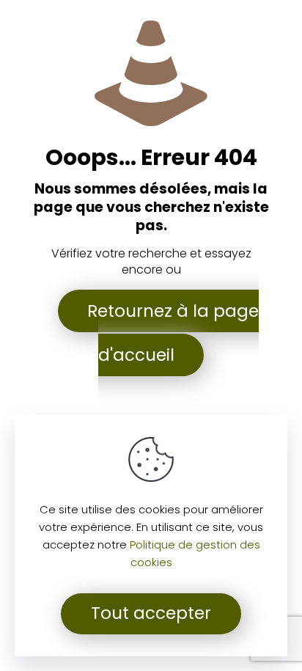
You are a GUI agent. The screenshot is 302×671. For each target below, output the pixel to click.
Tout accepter (151, 613)
